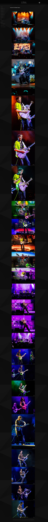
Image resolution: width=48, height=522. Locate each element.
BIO (1, 19)
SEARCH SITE (2, 25)
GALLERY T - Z (2, 17)
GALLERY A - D (3, 8)
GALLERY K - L (2, 13)
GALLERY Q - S (3, 16)
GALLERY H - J (2, 11)
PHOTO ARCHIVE (3, 26)
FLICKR (2, 22)
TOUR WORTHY (3, 23)
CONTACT (2, 20)
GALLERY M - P (3, 14)
